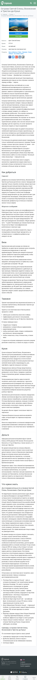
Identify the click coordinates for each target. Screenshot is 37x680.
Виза (19, 52)
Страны (11, 14)
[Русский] (24, 660)
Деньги (11, 53)
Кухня (30, 52)
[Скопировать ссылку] (23, 57)
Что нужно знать (19, 53)
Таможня (24, 52)
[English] (21, 660)
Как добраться (13, 52)
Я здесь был (18, 33)
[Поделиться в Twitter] (13, 57)
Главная (4, 14)
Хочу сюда (18, 36)
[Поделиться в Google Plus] (16, 57)
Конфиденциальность (25, 664)
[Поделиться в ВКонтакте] (19, 57)
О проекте (22, 662)
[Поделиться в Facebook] (10, 57)
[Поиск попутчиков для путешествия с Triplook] (7, 3)
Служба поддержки (25, 666)
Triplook (3, 663)
